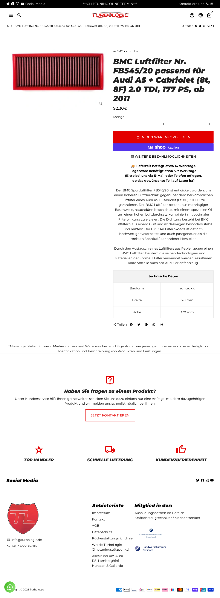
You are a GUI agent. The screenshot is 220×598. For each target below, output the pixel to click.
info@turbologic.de (24, 540)
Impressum (101, 513)
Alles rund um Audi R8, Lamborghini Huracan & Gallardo (107, 561)
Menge (118, 117)
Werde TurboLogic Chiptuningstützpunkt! (110, 547)
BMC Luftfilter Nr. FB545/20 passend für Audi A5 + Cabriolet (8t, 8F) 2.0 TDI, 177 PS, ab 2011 (77, 26)
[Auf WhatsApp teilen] (208, 26)
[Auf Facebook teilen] (196, 26)
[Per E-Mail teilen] (212, 26)
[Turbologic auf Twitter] (8, 4)
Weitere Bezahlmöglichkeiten (165, 156)
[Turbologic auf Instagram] (17, 4)
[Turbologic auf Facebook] (12, 4)
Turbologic (37, 589)
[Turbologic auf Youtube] (22, 4)
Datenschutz (102, 532)
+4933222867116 (22, 546)
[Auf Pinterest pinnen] (204, 26)
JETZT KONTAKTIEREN (110, 415)
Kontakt (98, 519)
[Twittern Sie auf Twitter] (200, 26)
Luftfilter (131, 51)
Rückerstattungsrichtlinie (112, 538)
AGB (95, 525)
